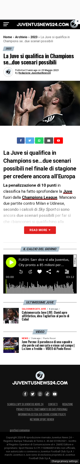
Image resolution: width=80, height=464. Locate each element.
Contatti (53, 404)
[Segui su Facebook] (25, 394)
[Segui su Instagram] (40, 394)
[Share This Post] (39, 140)
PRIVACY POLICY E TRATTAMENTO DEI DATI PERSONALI (41, 409)
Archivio (21, 37)
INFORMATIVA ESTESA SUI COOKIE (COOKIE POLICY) (42, 414)
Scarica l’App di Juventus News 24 (25, 404)
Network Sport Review (42, 419)
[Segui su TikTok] (47, 394)
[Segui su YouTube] (55, 394)
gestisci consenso (20, 430)
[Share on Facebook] (21, 140)
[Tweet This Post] (30, 140)
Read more (38, 230)
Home (7, 37)
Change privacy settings (65, 461)
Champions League (39, 197)
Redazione (67, 404)
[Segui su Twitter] (33, 394)
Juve (67, 191)
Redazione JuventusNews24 (34, 73)
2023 (33, 37)
